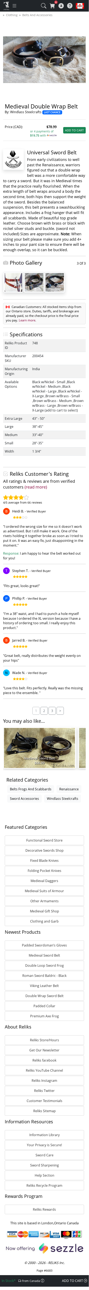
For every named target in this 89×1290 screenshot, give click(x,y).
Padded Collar (44, 1006)
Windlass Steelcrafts (62, 798)
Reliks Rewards (44, 1209)
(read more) (36, 487)
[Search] (42, 3)
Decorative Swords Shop (44, 850)
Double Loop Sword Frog (44, 965)
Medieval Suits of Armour (44, 891)
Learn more (27, 320)
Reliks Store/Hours (44, 1040)
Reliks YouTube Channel (44, 1070)
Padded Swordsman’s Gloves (44, 945)
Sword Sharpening (44, 1165)
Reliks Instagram (44, 1080)
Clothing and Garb (44, 921)
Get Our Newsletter (44, 1050)
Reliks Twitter (44, 1090)
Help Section (44, 1175)
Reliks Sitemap (44, 1111)
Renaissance (69, 789)
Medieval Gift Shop (44, 911)
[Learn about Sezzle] (51, 135)
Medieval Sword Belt (44, 955)
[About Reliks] (69, 5)
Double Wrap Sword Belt (44, 996)
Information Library (44, 1135)
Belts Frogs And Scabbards (30, 789)
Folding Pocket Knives (44, 870)
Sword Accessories (24, 798)
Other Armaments (44, 901)
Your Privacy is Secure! (44, 1145)
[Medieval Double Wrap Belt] (34, 282)
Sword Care (44, 1155)
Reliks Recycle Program (44, 1185)
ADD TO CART (74, 130)
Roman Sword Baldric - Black (44, 975)
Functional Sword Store (44, 840)
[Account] (61, 5)
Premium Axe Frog (44, 1016)
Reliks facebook (44, 1060)
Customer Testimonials (44, 1101)
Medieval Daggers (44, 881)
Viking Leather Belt (44, 985)
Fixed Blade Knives (44, 860)
